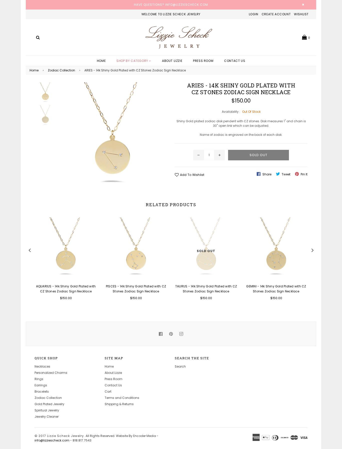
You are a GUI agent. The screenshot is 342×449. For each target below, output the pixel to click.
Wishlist (301, 14)
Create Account (276, 14)
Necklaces (42, 366)
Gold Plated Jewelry (49, 404)
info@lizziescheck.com (52, 440)
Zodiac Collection (61, 70)
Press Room (203, 61)
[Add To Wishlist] (91, 229)
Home (101, 61)
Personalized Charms (51, 373)
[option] (62, 262)
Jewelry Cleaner (47, 416)
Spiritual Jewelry (47, 410)
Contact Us (234, 61)
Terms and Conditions (122, 398)
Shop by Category (132, 61)
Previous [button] (29, 249)
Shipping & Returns (119, 404)
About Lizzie (172, 61)
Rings (39, 379)
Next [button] (312, 249)
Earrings (41, 385)
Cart (108, 391)
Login (253, 14)
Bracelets (42, 391)
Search (180, 366)
